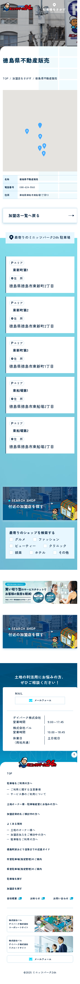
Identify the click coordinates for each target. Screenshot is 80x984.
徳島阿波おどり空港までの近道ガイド (28, 849)
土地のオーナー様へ (23, 830)
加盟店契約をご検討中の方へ (23, 814)
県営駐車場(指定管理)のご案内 (24, 869)
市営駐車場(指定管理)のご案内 (24, 859)
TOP (9, 773)
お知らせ (35, 898)
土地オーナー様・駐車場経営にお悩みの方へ (32, 804)
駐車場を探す (14, 878)
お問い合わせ (60, 898)
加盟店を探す (14, 888)
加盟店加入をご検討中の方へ (28, 834)
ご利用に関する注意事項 (26, 789)
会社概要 (12, 898)
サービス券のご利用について (28, 794)
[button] (40, 127)
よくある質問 (14, 823)
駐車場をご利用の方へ (19, 783)
